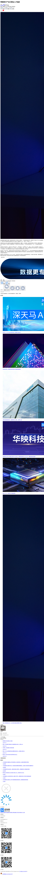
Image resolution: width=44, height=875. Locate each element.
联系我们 (11, 812)
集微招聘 (8, 812)
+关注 (2, 724)
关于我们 (17, 812)
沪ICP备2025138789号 (23, 871)
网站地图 (14, 812)
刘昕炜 (4, 4)
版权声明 (5, 812)
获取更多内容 (3, 758)
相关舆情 (2, 5)
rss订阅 (24, 812)
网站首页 (1, 812)
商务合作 (20, 812)
